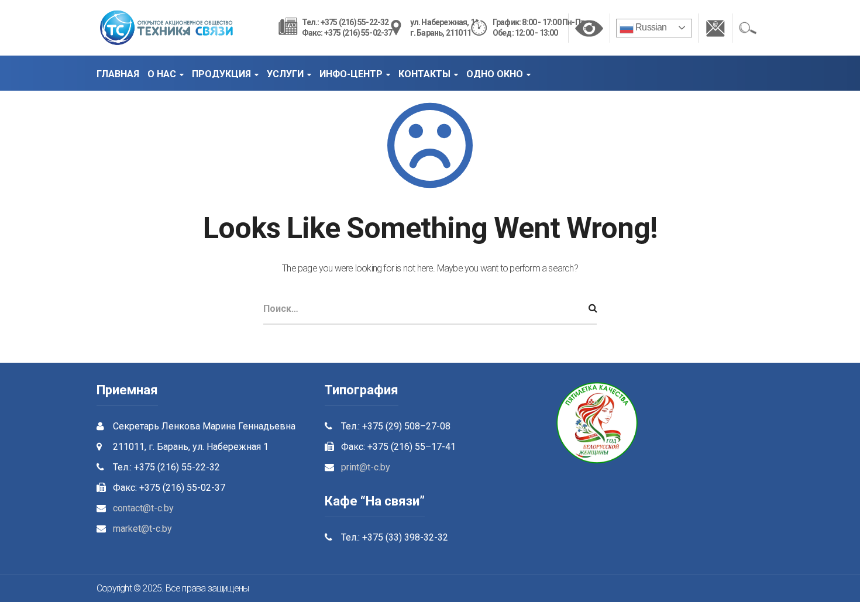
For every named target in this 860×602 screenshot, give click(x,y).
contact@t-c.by (143, 508)
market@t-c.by (142, 528)
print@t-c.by (365, 467)
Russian (650, 27)
